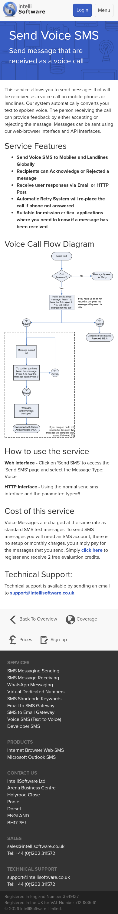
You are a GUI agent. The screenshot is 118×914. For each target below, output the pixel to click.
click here (92, 550)
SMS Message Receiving (33, 678)
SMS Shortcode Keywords (34, 699)
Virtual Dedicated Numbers (35, 692)
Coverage (86, 619)
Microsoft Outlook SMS (31, 757)
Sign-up (59, 640)
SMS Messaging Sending (33, 671)
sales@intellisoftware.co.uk (35, 846)
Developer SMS (23, 726)
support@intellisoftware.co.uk (42, 593)
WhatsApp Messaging (30, 685)
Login (82, 10)
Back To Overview (37, 619)
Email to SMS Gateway (30, 706)
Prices (25, 640)
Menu (104, 10)
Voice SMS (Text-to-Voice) (34, 719)
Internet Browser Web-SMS (35, 750)
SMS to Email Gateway (30, 712)
